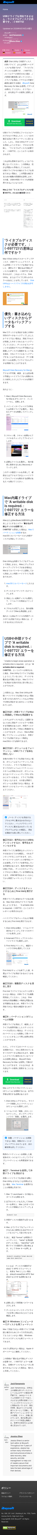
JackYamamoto (15, 35)
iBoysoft (25, 83)
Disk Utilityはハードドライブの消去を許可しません (18, 283)
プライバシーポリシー (26, 1493)
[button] (19, 122)
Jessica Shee (14, 41)
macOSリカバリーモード (16, 583)
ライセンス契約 (6, 1496)
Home (5, 9)
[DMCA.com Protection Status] (9, 1526)
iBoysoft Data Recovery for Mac (16, 370)
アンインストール (25, 1496)
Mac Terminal (17, 1184)
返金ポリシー (6, 1493)
